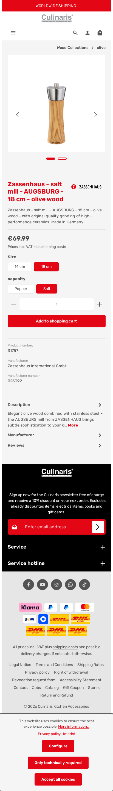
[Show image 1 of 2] (50, 159)
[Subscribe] (98, 527)
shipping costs (65, 647)
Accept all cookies (58, 779)
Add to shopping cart (56, 321)
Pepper (21, 288)
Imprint (69, 734)
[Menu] (13, 32)
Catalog (52, 687)
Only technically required (58, 762)
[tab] (55, 414)
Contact (21, 687)
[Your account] (87, 32)
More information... (73, 726)
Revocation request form (33, 680)
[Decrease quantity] (13, 304)
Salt (46, 288)
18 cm (46, 266)
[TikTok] (84, 584)
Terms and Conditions (54, 664)
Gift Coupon (73, 687)
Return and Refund (56, 695)
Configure (58, 746)
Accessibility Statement (80, 680)
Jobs (36, 687)
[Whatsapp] (70, 584)
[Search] (75, 32)
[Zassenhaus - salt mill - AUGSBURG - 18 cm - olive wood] (56, 103)
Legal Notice (20, 664)
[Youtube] (42, 584)
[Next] (95, 114)
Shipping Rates (90, 664)
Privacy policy (37, 672)
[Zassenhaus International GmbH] (86, 186)
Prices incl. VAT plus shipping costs (37, 247)
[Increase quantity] (100, 304)
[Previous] (18, 114)
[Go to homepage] (56, 18)
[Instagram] (56, 584)
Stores (94, 687)
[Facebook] (28, 584)
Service (17, 547)
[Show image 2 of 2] (62, 159)
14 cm (20, 266)
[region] (56, 115)
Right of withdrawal (71, 672)
